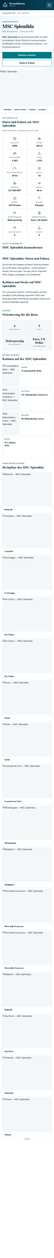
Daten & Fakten (27, 63)
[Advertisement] (27, 1167)
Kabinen (32, 110)
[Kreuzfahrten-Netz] (19, 4)
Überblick (7, 110)
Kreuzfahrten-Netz (8, 13)
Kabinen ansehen (27, 55)
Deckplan (42, 110)
